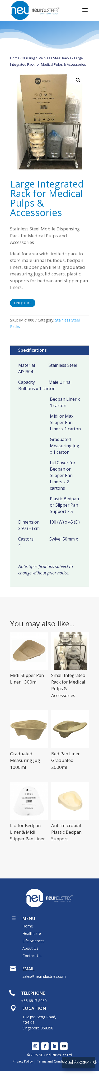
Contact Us (31, 955)
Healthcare (31, 933)
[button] (78, 80)
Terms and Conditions (53, 1061)
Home (15, 58)
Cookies (80, 1061)
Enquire (23, 302)
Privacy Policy (23, 1061)
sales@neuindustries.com (44, 976)
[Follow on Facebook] (45, 1046)
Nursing (28, 58)
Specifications (32, 350)
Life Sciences (33, 940)
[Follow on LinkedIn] (54, 1046)
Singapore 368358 (37, 1027)
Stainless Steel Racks (54, 58)
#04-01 (28, 1022)
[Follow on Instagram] (35, 1046)
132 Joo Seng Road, (39, 1016)
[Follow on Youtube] (64, 1046)
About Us (30, 948)
